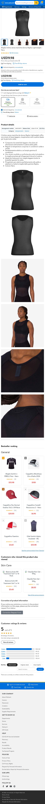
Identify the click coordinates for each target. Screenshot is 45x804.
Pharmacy (5, 739)
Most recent (12, 665)
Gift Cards (5, 730)
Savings (24, 7)
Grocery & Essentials (35, 7)
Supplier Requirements (8, 711)
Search (40, 669)
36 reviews (15, 53)
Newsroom (5, 703)
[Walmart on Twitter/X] (7, 786)
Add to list (12, 116)
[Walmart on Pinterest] (14, 786)
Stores (4, 721)
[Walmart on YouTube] (11, 786)
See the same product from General (33, 551)
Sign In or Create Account (17, 684)
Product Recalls (6, 748)
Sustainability (6, 709)
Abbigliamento (19, 131)
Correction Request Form (12, 612)
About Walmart (6, 697)
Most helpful (37, 665)
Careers (4, 700)
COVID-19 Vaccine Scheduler (11, 737)
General (27, 131)
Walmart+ (5, 727)
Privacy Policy (6, 761)
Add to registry (33, 116)
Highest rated (25, 665)
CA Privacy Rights (7, 764)
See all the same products (36, 595)
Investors (4, 706)
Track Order (17, 687)
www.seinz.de (19, 67)
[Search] (36, 3)
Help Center (34, 684)
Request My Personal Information (12, 766)
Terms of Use (6, 758)
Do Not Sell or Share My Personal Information (15, 769)
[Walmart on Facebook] (3, 786)
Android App (6, 779)
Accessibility (6, 745)
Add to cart (22, 84)
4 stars (3, 651)
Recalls (4, 742)
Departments (8, 7)
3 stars (3, 653)
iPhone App (5, 776)
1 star (3, 658)
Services (17, 7)
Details (17, 112)
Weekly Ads (30, 687)
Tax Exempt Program (8, 751)
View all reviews (8, 642)
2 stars (3, 656)
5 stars (3, 649)
